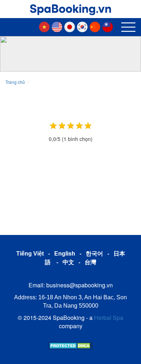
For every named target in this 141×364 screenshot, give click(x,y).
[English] (58, 26)
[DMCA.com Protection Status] (70, 344)
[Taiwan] (109, 26)
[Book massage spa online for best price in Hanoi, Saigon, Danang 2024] (70, 7)
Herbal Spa (108, 317)
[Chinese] (96, 26)
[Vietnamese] (46, 26)
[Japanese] (71, 26)
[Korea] (84, 26)
